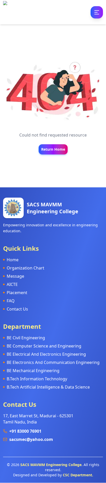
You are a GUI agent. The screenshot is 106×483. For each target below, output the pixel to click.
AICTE (12, 284)
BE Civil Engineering (26, 338)
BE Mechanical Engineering (33, 370)
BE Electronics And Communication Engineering (53, 362)
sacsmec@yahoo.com (31, 439)
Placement (17, 292)
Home (13, 260)
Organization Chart (25, 268)
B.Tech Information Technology (37, 379)
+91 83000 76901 (25, 431)
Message (15, 276)
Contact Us (17, 309)
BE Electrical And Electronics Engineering (46, 354)
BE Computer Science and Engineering (44, 346)
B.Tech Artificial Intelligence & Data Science (48, 387)
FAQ (11, 301)
